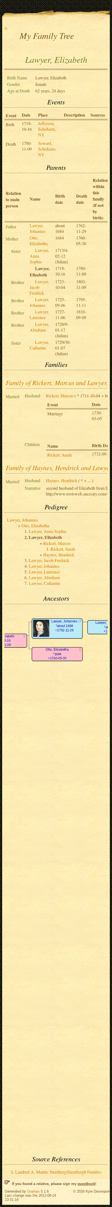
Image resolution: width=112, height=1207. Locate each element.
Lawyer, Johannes (37, 228)
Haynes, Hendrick (61, 480)
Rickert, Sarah (59, 455)
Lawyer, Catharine (39, 345)
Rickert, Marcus (59, 395)
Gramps (33, 1191)
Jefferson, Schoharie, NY (47, 129)
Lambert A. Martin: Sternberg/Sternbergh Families (58, 1172)
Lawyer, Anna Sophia (47, 531)
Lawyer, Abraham (39, 327)
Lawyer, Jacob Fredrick (39, 287)
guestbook (86, 1184)
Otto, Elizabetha (39, 240)
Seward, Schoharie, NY (47, 148)
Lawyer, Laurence (39, 314)
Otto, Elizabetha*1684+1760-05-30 (57, 654)
